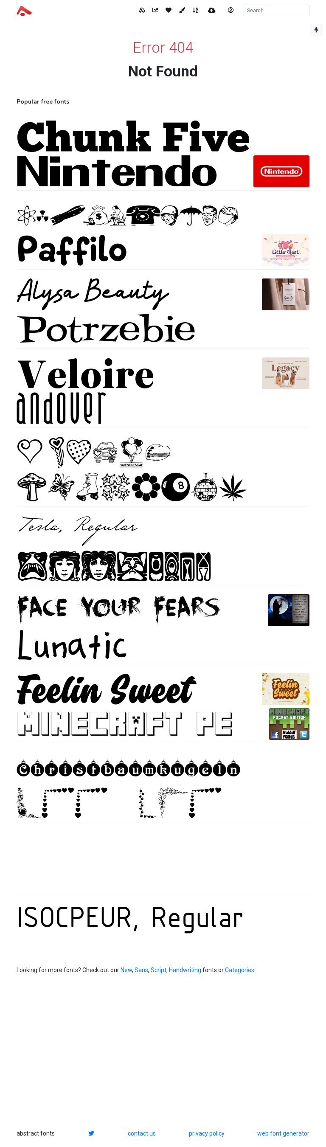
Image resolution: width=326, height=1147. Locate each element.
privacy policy (207, 1133)
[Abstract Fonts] (24, 10)
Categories (239, 970)
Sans (141, 970)
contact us (142, 1133)
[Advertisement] (163, 863)
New (126, 970)
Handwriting (185, 970)
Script (158, 970)
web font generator (283, 1133)
